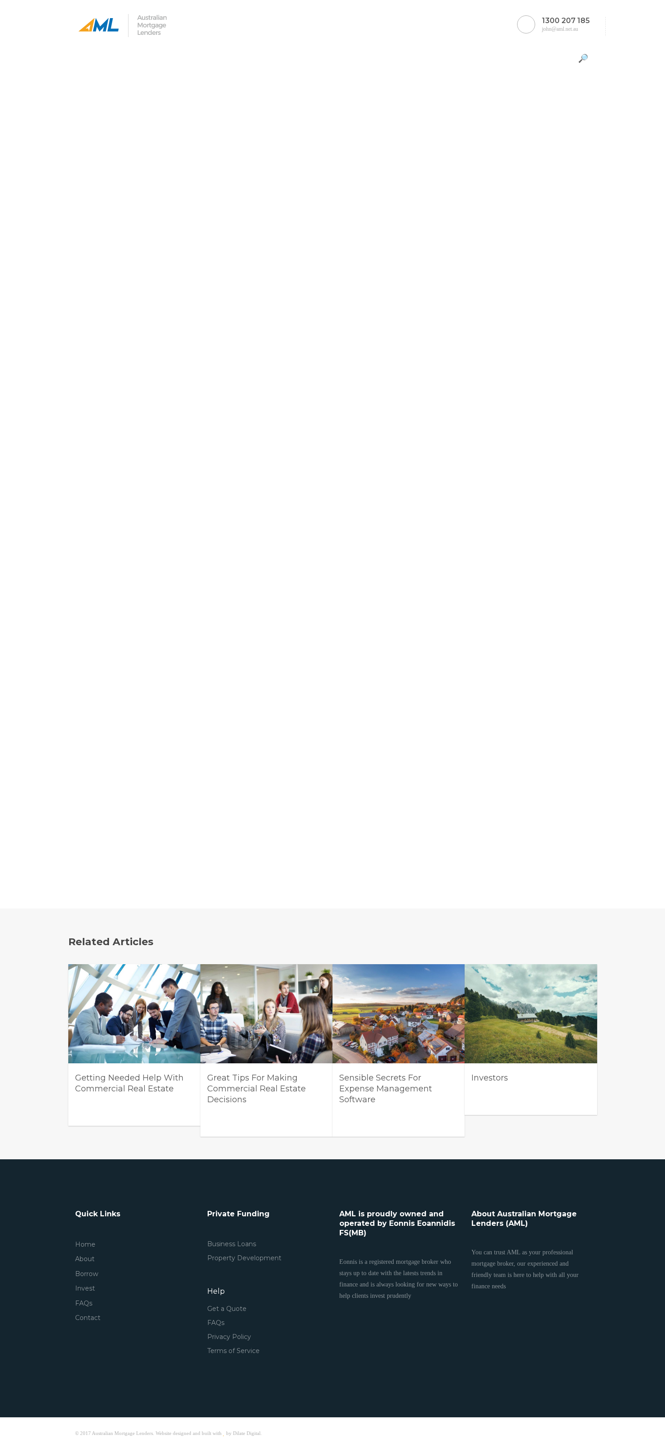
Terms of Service (233, 1351)
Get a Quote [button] (227, 1309)
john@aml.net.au (566, 24)
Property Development (244, 1258)
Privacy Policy (229, 1337)
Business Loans (231, 1244)
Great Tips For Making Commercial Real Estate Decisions (256, 1089)
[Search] (584, 58)
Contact (87, 1318)
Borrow (86, 1274)
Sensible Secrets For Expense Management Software (385, 1089)
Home (85, 1244)
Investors (489, 1078)
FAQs (83, 1303)
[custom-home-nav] (81, 57)
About (85, 1259)
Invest (85, 1288)
